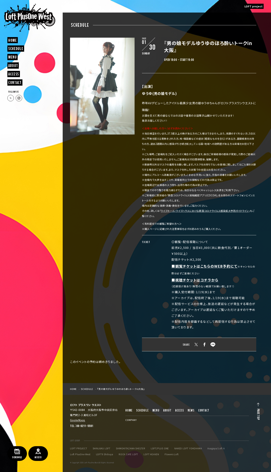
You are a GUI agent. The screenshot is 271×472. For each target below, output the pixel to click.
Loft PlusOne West (80, 454)
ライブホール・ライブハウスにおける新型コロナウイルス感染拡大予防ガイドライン (205, 211)
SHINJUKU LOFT (101, 448)
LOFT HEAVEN (151, 454)
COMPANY (131, 419)
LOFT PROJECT (78, 448)
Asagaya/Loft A (216, 448)
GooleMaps (77, 420)
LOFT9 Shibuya (104, 454)
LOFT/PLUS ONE (160, 448)
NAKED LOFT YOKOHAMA (188, 448)
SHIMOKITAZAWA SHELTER (130, 448)
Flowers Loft (172, 454)
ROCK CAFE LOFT (128, 454)
